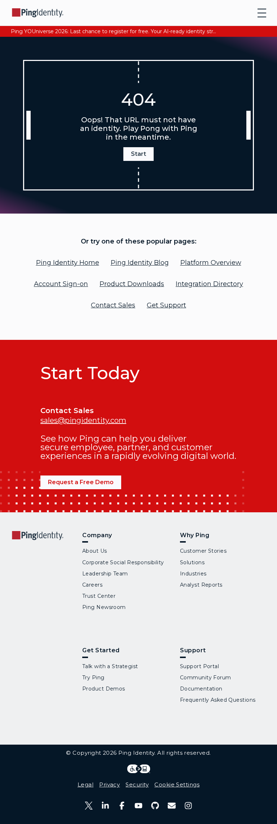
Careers (92, 585)
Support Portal (199, 666)
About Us (94, 551)
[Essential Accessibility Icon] (138, 768)
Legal (85, 784)
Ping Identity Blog (140, 263)
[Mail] (172, 806)
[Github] (155, 806)
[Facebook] (122, 806)
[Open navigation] (262, 13)
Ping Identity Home (67, 263)
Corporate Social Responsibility (123, 562)
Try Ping (93, 677)
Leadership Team (105, 573)
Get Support (166, 305)
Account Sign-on (61, 284)
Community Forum (205, 677)
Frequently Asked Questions (217, 700)
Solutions (192, 562)
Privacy (109, 784)
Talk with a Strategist (110, 666)
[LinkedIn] (105, 806)
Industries (193, 573)
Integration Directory (209, 284)
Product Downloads (132, 284)
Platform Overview (210, 263)
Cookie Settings (176, 784)
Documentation (201, 688)
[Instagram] (188, 806)
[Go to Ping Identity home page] (38, 12)
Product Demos (103, 688)
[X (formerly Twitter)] (89, 806)
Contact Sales (113, 305)
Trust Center (98, 596)
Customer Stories (203, 551)
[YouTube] (138, 806)
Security (137, 784)
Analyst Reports (201, 585)
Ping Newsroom (104, 607)
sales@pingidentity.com (83, 420)
